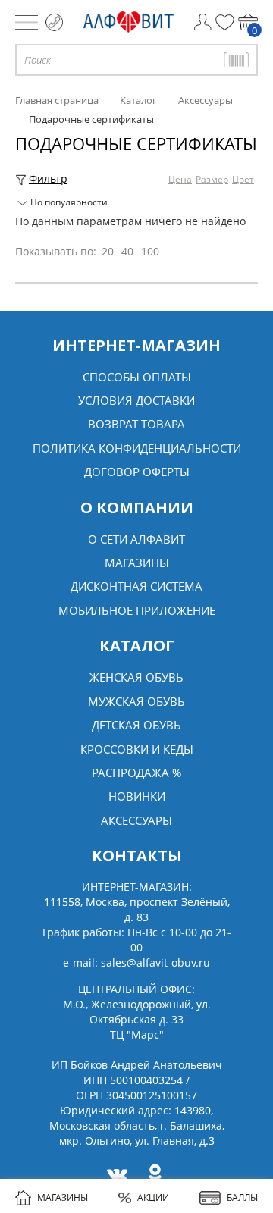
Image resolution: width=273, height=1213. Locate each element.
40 (127, 251)
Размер (212, 179)
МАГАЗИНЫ (62, 1197)
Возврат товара (136, 423)
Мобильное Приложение (136, 610)
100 (150, 251)
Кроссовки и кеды (136, 749)
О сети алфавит (136, 539)
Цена (180, 179)
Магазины (137, 562)
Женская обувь (136, 677)
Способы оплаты (137, 376)
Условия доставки (136, 400)
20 (108, 251)
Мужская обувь (136, 701)
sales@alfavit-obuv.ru (155, 962)
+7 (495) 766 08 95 (54, 22)
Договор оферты (137, 471)
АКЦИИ (153, 1197)
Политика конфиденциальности (137, 448)
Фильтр (48, 178)
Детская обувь (136, 724)
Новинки (136, 796)
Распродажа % (136, 772)
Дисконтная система (136, 586)
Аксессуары (136, 820)
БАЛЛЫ (242, 1197)
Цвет (243, 179)
